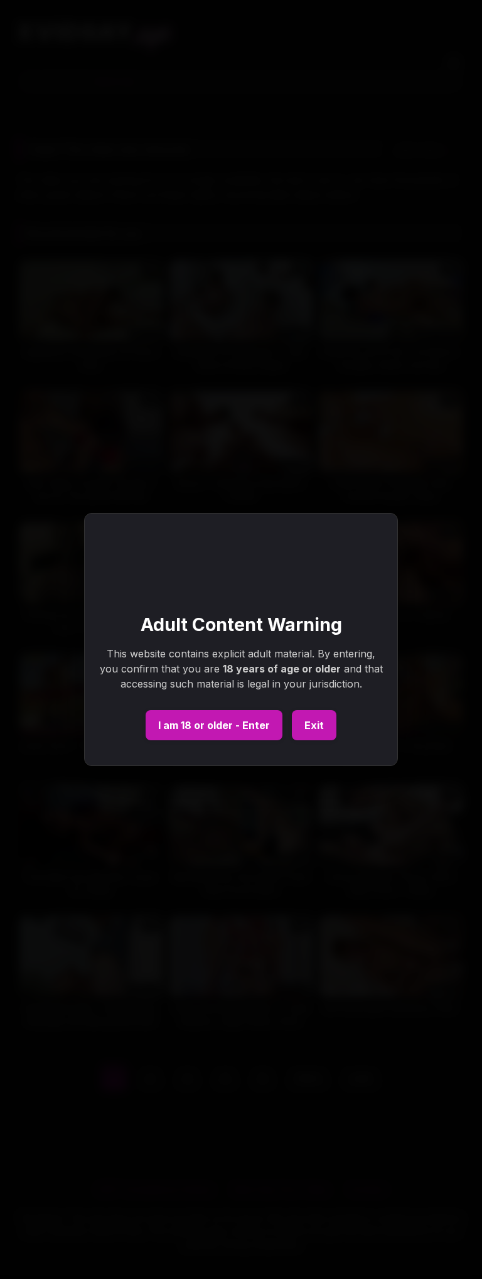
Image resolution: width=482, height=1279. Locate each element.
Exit (314, 725)
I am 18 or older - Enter (214, 725)
